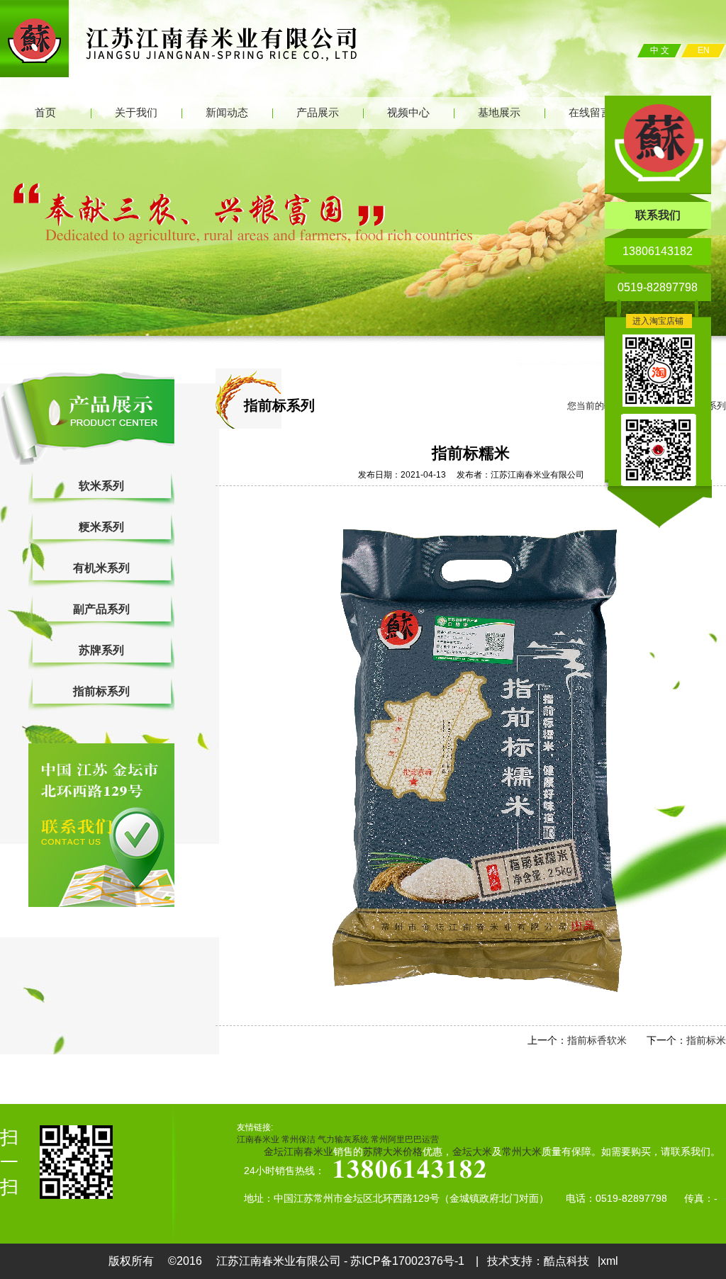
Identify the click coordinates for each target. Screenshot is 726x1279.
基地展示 (499, 112)
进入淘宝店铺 (657, 321)
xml (609, 1261)
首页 (45, 112)
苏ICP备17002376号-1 (408, 1261)
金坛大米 (472, 1151)
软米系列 (101, 486)
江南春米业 (258, 1139)
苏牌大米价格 (393, 1151)
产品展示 (317, 112)
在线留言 (590, 112)
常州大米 (522, 1151)
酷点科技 (566, 1261)
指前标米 (706, 1040)
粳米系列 (101, 527)
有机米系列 (101, 568)
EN (704, 50)
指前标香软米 (597, 1040)
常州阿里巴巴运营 (405, 1139)
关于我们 (136, 112)
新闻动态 (227, 112)
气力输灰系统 (343, 1139)
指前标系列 (101, 691)
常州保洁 (298, 1139)
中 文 (659, 50)
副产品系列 (101, 609)
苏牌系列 (101, 650)
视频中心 (408, 112)
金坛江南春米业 (298, 1151)
